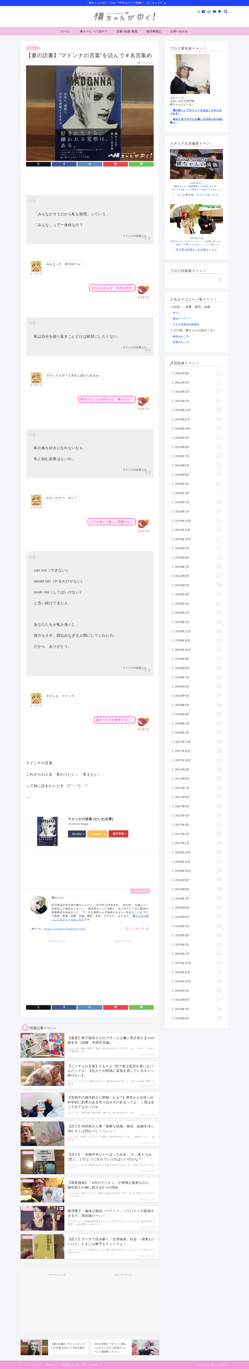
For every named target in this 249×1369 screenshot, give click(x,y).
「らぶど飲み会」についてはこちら (196, 194)
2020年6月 (197, 465)
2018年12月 (197, 631)
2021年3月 (197, 391)
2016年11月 (197, 861)
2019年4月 (197, 594)
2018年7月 (197, 677)
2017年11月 (197, 751)
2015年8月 (197, 999)
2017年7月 (197, 787)
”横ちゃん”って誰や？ (93, 31)
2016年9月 (197, 880)
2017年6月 (197, 797)
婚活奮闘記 (154, 31)
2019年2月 (197, 612)
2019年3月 (197, 603)
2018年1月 (197, 732)
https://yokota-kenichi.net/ (65, 928)
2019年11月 (197, 529)
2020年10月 (197, 428)
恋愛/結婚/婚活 (127, 31)
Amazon (97, 833)
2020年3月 (197, 493)
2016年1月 (197, 953)
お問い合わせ (179, 31)
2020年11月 (197, 419)
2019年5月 (197, 585)
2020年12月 (197, 410)
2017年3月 (197, 824)
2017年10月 (197, 760)
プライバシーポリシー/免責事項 (39, 1365)
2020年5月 (197, 474)
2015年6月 (197, 1018)
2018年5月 (197, 695)
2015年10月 (197, 981)
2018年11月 (197, 640)
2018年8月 (197, 668)
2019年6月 (197, 576)
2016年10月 (197, 870)
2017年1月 (197, 843)
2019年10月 (197, 539)
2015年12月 (197, 963)
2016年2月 (197, 944)
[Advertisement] (56, 969)
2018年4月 (197, 704)
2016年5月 (197, 916)
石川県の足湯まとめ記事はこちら (196, 249)
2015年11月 (197, 972)
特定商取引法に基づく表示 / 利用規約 (79, 1365)
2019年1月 (197, 622)
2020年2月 (197, 502)
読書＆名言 (33, 48)
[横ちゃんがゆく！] (124, 20)
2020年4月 (197, 483)
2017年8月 (197, 778)
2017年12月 (197, 741)
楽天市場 (118, 833)
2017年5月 (197, 806)
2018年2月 (197, 723)
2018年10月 (197, 649)
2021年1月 (197, 400)
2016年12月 (197, 852)
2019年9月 (197, 548)
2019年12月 (197, 520)
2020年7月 (197, 456)
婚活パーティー (182, 318)
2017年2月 (197, 834)
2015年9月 (197, 990)
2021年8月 (197, 373)
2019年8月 (197, 557)
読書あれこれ (181, 342)
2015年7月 (197, 1009)
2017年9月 (197, 769)
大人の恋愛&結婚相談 (186, 324)
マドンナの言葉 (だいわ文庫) (90, 819)
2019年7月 (197, 566)
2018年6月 (197, 686)
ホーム (65, 31)
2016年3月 (197, 935)
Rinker (85, 824)
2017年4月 (197, 815)
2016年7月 (197, 898)
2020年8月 (197, 447)
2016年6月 (197, 907)
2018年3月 (197, 714)
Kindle (76, 833)
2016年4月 (197, 926)
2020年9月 (197, 437)
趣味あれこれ (181, 336)
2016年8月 (197, 889)
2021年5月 (197, 382)
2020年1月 (197, 511)
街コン (177, 312)
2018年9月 (197, 658)
